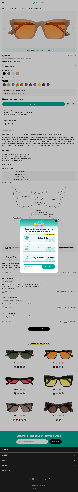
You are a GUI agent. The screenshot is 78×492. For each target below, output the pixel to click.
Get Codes (48, 266)
